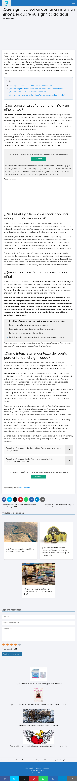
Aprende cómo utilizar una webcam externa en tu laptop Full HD (19, 506)
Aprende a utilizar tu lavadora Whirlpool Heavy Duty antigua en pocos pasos (59, 506)
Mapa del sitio (37, 772)
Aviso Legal (29, 768)
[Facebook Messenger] (9, 499)
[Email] (42, 499)
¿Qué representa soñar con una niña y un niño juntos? (30, 85)
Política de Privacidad (41, 768)
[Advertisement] (38, 34)
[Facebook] (4, 499)
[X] (15, 499)
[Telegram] (37, 499)
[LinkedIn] (31, 499)
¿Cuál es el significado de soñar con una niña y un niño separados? (36, 89)
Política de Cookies (37, 770)
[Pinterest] (20, 499)
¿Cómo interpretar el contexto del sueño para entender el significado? (37, 95)
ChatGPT (38, 159)
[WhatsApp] (26, 499)
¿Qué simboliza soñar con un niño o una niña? (27, 92)
